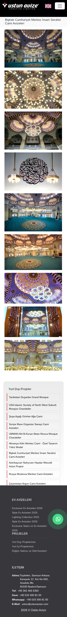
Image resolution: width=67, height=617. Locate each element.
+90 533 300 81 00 (26, 595)
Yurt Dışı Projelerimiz (24, 542)
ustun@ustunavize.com (30, 604)
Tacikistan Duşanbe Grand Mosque (29, 397)
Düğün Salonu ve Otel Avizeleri (29, 550)
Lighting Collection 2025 (25, 517)
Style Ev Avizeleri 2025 (25, 521)
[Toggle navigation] (60, 5)
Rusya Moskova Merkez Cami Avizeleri (31, 474)
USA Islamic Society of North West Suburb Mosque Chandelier (32, 407)
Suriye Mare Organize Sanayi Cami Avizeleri (29, 426)
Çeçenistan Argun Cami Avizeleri (27, 483)
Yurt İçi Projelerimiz (23, 546)
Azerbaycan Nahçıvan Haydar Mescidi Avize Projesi (30, 464)
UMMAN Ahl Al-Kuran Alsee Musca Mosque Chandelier (33, 435)
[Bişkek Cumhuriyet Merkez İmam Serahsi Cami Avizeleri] (34, 50)
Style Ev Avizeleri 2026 (25, 512)
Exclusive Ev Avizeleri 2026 (27, 508)
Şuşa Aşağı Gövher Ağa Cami (25, 416)
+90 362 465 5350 (25, 590)
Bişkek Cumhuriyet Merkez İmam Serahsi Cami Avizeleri (32, 455)
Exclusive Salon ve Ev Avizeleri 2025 (29, 528)
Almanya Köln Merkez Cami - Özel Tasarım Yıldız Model (33, 445)
